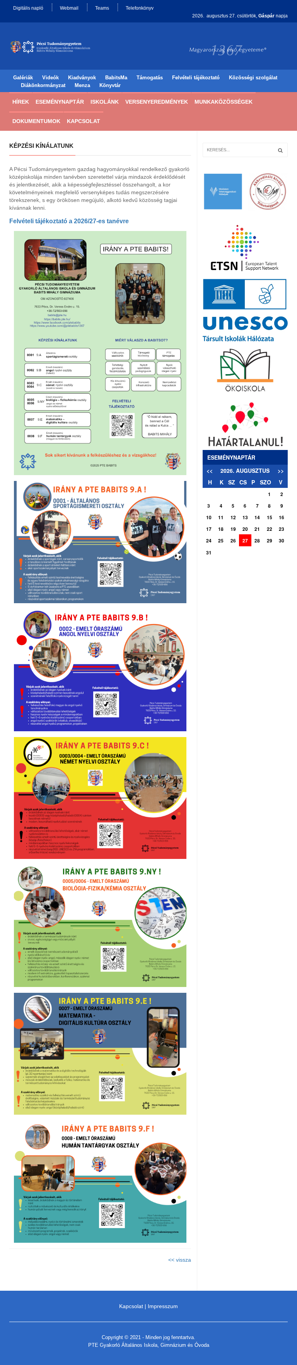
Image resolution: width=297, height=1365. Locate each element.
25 (221, 540)
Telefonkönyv (140, 8)
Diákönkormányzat (43, 85)
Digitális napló (28, 8)
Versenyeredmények (156, 102)
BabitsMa (116, 77)
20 (245, 528)
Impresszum (163, 1306)
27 (245, 540)
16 (281, 517)
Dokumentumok (36, 121)
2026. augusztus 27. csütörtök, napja (240, 16)
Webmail (69, 8)
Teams (102, 8)
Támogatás (150, 77)
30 (281, 540)
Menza (82, 85)
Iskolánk (104, 102)
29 (269, 540)
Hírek (20, 102)
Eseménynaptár (60, 102)
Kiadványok (82, 77)
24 (209, 540)
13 (245, 517)
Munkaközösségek (224, 102)
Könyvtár (110, 85)
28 (257, 540)
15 (269, 517)
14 (257, 517)
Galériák (23, 77)
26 (233, 540)
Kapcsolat (83, 121)
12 (233, 517)
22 (269, 528)
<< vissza (179, 1260)
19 (233, 528)
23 (281, 528)
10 (209, 517)
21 (257, 528)
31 (209, 552)
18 (221, 528)
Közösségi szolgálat (253, 77)
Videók (50, 77)
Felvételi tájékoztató (196, 77)
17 (209, 528)
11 (221, 517)
